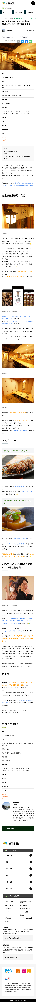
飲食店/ (11, 18)
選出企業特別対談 (25, 909)
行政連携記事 (23, 906)
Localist (7, 912)
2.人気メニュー (8, 154)
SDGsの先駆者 (24, 912)
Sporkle (7, 921)
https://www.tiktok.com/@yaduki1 (13, 339)
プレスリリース (9, 906)
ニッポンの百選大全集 (26, 918)
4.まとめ (6, 159)
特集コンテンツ (9, 901)
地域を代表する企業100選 (25, 902)
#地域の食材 (17, 37)
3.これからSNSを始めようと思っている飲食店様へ (17, 156)
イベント (7, 915)
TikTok (4, 137)
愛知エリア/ (7, 18)
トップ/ (3, 18)
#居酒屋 (25, 37)
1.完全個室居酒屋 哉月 (10, 151)
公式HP (4, 141)
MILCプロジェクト (10, 909)
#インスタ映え (6, 37)
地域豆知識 (8, 918)
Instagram (5, 139)
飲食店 (22, 915)
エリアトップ (6, 12)
